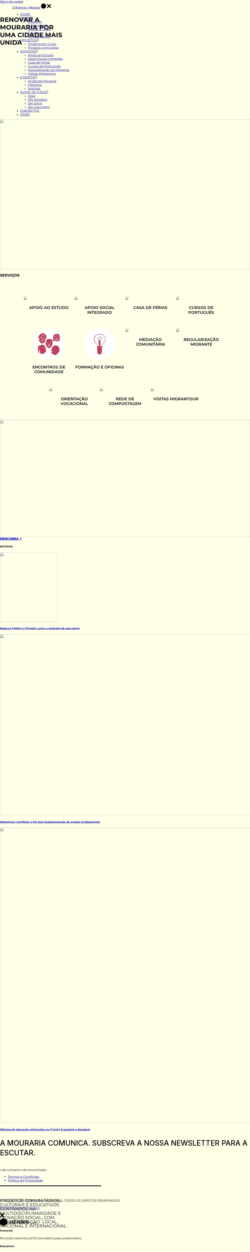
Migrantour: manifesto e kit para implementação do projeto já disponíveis (50, 821)
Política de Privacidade (25, 1180)
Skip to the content (11, 1)
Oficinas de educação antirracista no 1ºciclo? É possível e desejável (45, 1129)
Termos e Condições (23, 1177)
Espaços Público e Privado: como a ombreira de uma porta (40, 628)
